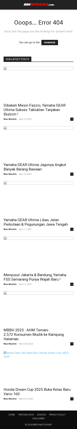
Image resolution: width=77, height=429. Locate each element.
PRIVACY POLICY (57, 414)
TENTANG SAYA (26, 414)
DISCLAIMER (38, 418)
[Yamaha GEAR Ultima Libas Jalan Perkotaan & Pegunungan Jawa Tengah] (38, 198)
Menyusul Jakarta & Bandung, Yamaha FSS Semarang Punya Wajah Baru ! (35, 277)
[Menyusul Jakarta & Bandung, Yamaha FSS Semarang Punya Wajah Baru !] (38, 253)
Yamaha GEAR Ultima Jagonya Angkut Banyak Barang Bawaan (35, 167)
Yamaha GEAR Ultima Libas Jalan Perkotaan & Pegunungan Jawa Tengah (36, 222)
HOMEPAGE (49, 42)
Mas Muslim (10, 119)
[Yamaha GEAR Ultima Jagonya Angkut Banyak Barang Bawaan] (38, 143)
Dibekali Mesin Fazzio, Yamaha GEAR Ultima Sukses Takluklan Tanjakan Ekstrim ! (35, 109)
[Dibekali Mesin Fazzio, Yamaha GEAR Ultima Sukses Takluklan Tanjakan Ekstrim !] (38, 84)
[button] (5, 5)
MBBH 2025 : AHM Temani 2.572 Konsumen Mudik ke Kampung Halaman (34, 334)
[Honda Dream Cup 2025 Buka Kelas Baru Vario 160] (38, 368)
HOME (12, 414)
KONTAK (41, 414)
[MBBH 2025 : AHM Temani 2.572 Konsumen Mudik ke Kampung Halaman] (38, 308)
